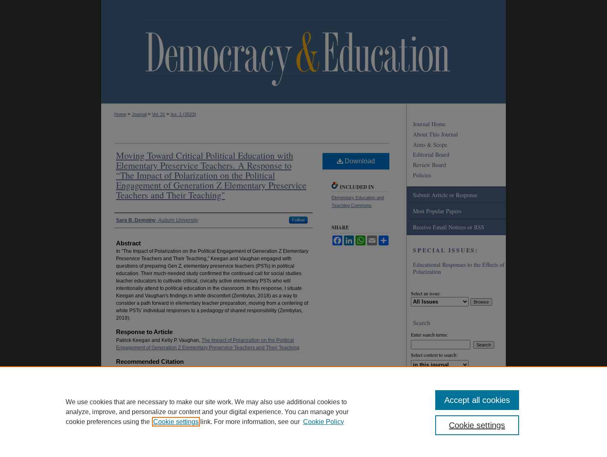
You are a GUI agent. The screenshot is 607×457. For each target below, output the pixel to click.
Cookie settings (176, 421)
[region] (303, 411)
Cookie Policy (323, 421)
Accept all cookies (477, 400)
